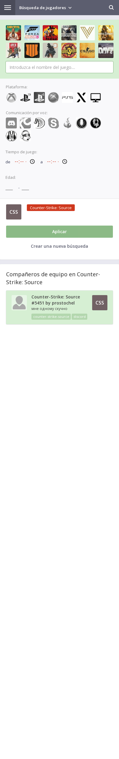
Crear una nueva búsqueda (59, 246)
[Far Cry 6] (13, 32)
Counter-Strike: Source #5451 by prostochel (55, 300)
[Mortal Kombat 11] (106, 32)
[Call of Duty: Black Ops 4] (32, 50)
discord (80, 316)
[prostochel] (19, 308)
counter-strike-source (51, 316)
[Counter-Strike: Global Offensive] (87, 50)
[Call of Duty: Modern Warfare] (69, 32)
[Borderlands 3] (69, 50)
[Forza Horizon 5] (32, 32)
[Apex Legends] (13, 50)
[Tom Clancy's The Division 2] (50, 50)
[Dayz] (106, 50)
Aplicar (59, 231)
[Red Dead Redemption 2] (50, 32)
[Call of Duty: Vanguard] (87, 32)
